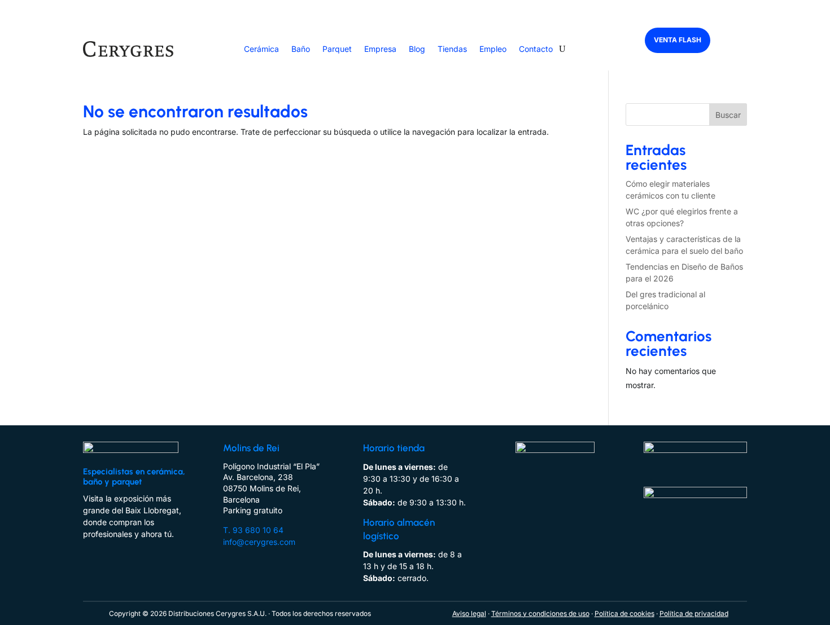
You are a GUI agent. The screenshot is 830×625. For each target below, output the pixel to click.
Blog (417, 49)
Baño (300, 49)
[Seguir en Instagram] (110, 549)
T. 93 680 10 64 (253, 530)
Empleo (492, 49)
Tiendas (452, 49)
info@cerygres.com (259, 542)
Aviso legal (469, 613)
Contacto (536, 49)
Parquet (337, 49)
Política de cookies (624, 613)
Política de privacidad (693, 613)
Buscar (728, 115)
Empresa (380, 49)
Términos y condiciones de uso (540, 613)
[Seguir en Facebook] (87, 549)
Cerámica (261, 49)
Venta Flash (677, 40)
